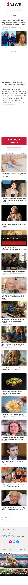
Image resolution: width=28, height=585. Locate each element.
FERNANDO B (4, 29)
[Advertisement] (14, 66)
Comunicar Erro (13, 149)
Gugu (6, 520)
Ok (14, 243)
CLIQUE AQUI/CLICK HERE (18, 536)
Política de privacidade (11, 529)
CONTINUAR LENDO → (14, 141)
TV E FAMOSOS (9, 517)
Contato (3, 529)
